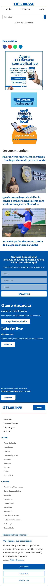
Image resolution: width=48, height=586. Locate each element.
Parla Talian (8, 499)
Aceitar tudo (24, 567)
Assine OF (7, 432)
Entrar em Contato (11, 424)
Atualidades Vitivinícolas (13, 487)
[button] (5, 47)
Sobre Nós (8, 419)
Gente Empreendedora (12, 491)
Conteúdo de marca (11, 516)
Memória (7, 495)
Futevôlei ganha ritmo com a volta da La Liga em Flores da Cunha (22, 243)
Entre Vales (8, 507)
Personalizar (24, 573)
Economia (7, 459)
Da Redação (8, 524)
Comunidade (9, 476)
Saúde (6, 472)
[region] (24, 561)
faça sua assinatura (9, 391)
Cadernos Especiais (11, 455)
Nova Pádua (8, 447)
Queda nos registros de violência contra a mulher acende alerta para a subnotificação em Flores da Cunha (23, 201)
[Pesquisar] (45, 17)
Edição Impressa (10, 428)
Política (7, 451)
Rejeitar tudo (24, 580)
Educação (7, 463)
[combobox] (22, 17)
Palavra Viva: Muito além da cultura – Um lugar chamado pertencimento (23, 158)
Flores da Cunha (10, 443)
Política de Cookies (17, 560)
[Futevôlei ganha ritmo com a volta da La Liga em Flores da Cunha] (24, 222)
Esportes (7, 467)
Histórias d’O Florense (12, 520)
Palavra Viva (8, 511)
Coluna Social (9, 503)
